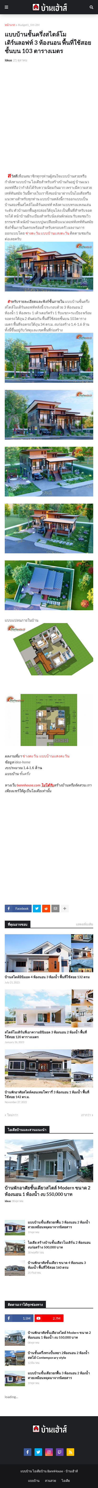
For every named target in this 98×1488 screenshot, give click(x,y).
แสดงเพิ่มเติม (84, 924)
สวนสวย (50, 1481)
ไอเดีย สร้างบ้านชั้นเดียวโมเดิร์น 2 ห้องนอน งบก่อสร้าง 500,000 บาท (59, 1244)
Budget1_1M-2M (28, 25)
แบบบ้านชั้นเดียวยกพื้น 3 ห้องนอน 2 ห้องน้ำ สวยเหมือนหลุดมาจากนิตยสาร (59, 1224)
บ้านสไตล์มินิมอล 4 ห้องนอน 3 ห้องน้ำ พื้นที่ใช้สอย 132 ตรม (47, 977)
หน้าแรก (10, 25)
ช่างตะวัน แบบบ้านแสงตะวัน (47, 233)
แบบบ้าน (33, 1481)
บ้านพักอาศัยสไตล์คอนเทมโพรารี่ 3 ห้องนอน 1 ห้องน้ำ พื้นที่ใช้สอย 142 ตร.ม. (47, 1094)
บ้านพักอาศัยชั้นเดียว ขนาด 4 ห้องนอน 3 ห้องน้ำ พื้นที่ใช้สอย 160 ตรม (57, 1265)
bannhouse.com (28, 785)
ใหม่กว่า (12, 1115)
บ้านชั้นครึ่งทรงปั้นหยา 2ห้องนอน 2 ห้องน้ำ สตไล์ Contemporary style (58, 1355)
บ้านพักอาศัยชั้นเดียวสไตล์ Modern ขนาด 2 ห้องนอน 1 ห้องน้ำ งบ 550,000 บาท (47, 1191)
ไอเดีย (66, 1481)
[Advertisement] (49, 118)
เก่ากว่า (86, 1115)
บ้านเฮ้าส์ (72, 1471)
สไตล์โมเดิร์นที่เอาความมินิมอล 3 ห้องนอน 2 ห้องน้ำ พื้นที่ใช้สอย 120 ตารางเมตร (46, 1034)
